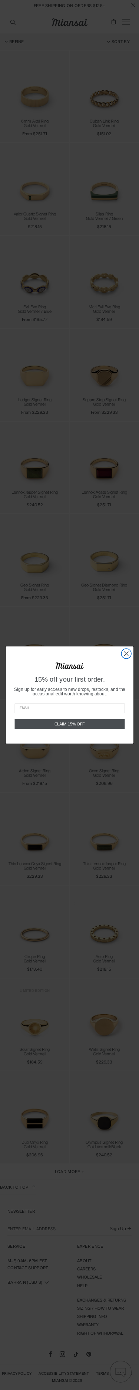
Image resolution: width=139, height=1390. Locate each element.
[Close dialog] (126, 654)
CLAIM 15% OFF (69, 724)
